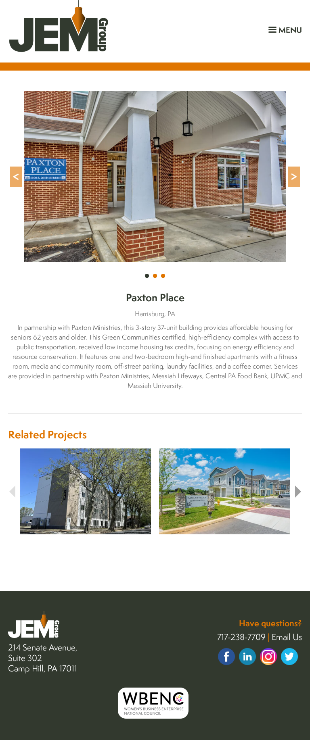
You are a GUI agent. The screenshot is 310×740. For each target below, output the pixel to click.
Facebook (226, 656)
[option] (155, 176)
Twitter (289, 656)
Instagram (268, 656)
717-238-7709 (241, 637)
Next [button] (294, 177)
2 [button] (155, 276)
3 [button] (163, 276)
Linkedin (247, 656)
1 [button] (147, 276)
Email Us (287, 637)
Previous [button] (16, 177)
